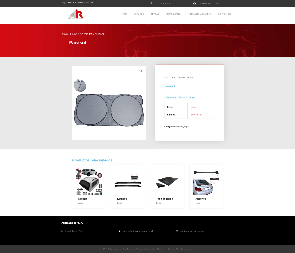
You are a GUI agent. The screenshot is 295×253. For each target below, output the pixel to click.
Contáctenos (224, 14)
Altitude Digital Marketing (180, 249)
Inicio (124, 14)
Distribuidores (173, 14)
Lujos (73, 34)
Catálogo (139, 14)
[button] (141, 71)
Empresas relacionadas (199, 14)
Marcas (155, 14)
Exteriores (86, 34)
